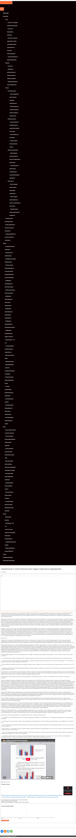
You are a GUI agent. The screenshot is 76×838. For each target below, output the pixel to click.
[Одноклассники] (5, 831)
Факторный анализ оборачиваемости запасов (9, 420)
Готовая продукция (12, 90)
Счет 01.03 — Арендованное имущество (10, 31)
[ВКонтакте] (2, 831)
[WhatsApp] (11, 831)
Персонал (6, 799)
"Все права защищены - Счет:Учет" (9, 836)
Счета (6, 19)
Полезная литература (8, 557)
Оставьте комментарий (22, 799)
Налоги (4, 513)
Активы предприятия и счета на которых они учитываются (10, 227)
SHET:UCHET (6, 13)
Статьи (4, 554)
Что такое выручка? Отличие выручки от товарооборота (9, 349)
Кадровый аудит (14, 799)
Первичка (7, 62)
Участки (7, 87)
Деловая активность (9, 361)
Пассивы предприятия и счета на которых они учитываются (10, 237)
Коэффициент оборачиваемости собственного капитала (10, 324)
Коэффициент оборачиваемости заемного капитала (9, 333)
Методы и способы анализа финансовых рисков (9, 380)
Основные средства (12, 118)
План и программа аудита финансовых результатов (9, 476)
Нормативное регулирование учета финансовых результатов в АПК (15, 802)
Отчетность (10, 66)
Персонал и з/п (11, 181)
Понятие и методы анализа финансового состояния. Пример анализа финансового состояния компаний (9, 271)
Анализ (4, 243)
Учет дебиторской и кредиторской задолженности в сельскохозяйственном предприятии (14, 171)
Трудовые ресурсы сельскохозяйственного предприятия (15, 212)
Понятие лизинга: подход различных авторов (13, 143)
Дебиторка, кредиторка (13, 149)
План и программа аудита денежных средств (9, 485)
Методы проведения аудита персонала (9, 800)
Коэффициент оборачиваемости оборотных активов (9, 283)
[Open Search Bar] (0, 5)
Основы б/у (5, 16)
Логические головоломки (8, 560)
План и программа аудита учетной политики (9, 495)
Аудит (4, 426)
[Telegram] (8, 831)
